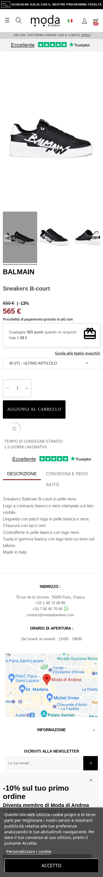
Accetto (51, 865)
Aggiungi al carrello (34, 409)
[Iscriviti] (90, 763)
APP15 (85, 35)
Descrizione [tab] (22, 473)
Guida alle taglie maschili (77, 353)
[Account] (84, 20)
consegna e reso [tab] (67, 473)
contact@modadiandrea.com (50, 615)
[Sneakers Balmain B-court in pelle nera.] (20, 238)
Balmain (18, 272)
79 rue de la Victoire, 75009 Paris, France (50, 597)
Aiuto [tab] (52, 484)
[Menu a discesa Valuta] (72, 20)
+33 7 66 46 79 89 (48, 609)
